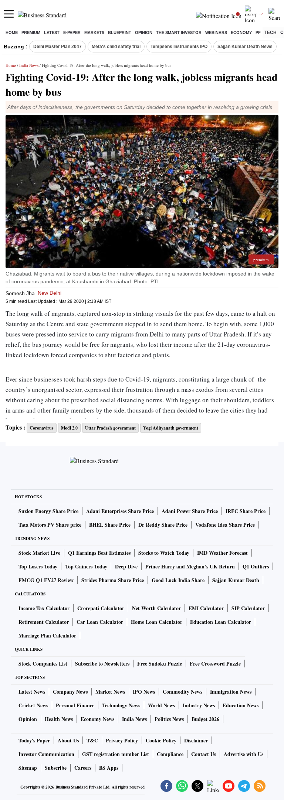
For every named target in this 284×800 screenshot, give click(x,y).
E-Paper (72, 32)
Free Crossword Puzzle (215, 663)
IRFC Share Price (246, 511)
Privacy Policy (122, 740)
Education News (240, 705)
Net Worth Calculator (156, 608)
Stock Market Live (39, 553)
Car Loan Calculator (100, 622)
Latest (52, 32)
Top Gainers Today (86, 566)
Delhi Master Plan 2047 (57, 46)
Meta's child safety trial (116, 46)
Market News (110, 691)
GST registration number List (115, 754)
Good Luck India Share (178, 580)
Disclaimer (196, 740)
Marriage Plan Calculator (47, 635)
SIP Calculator (248, 608)
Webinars (216, 32)
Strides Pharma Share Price (112, 580)
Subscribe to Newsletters (102, 663)
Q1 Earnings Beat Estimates (99, 553)
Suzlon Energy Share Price (48, 511)
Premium (30, 32)
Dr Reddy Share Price (162, 525)
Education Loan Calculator (220, 622)
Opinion (143, 32)
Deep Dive (126, 566)
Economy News (97, 719)
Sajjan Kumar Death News (245, 46)
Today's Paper (34, 740)
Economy (241, 32)
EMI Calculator (206, 608)
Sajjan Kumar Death (235, 580)
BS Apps (108, 768)
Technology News (121, 705)
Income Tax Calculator (44, 608)
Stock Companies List (42, 663)
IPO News (144, 691)
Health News (59, 719)
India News (28, 65)
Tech (270, 32)
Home (12, 32)
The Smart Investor (179, 32)
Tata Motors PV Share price (49, 525)
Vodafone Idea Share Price (225, 525)
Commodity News (182, 691)
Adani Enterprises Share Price (120, 511)
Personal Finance (75, 705)
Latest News (31, 691)
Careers (82, 768)
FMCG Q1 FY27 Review (46, 580)
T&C (92, 740)
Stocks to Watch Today (163, 553)
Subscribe (56, 768)
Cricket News (33, 705)
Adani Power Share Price (190, 511)
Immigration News (230, 691)
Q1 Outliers (256, 566)
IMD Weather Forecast (222, 553)
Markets (94, 32)
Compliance (170, 754)
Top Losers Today (37, 566)
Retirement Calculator (43, 622)
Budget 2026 (205, 719)
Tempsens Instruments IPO (179, 46)
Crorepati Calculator (100, 608)
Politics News (169, 719)
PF (258, 32)
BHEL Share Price (110, 525)
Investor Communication (46, 754)
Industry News (199, 705)
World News (161, 705)
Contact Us (203, 754)
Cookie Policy (161, 740)
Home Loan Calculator (156, 622)
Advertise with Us (243, 754)
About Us (68, 740)
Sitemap (27, 768)
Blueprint (119, 32)
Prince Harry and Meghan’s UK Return (190, 566)
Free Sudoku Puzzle (159, 663)
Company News (70, 691)
